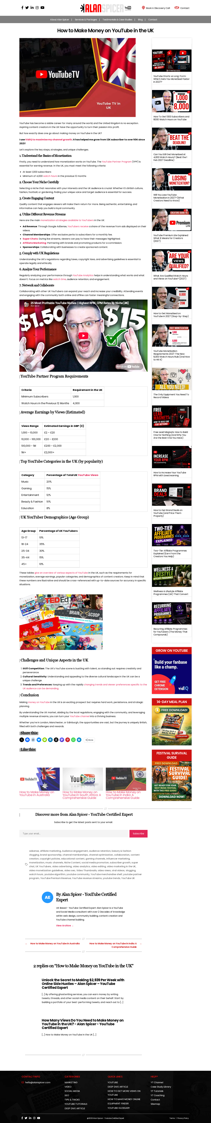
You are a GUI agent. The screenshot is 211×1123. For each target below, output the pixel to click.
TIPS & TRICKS (72, 1099)
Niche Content (72, 862)
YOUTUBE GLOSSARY (119, 1108)
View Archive (65, 925)
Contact (152, 19)
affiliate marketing (50, 851)
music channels (54, 862)
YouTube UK (128, 878)
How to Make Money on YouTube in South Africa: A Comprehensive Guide (82, 795)
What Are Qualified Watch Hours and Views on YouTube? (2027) (170, 277)
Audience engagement (75, 851)
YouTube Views (88, 475)
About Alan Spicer (59, 19)
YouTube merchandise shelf (106, 874)
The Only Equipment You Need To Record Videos (171, 396)
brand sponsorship (50, 854)
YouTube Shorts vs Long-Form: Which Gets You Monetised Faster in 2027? (171, 79)
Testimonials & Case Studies (117, 19)
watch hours (50, 176)
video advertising (62, 866)
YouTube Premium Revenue (55, 878)
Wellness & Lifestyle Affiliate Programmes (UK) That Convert (170, 593)
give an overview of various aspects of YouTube (61, 572)
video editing (98, 866)
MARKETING (71, 1082)
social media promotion (95, 862)
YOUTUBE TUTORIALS (76, 1104)
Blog (140, 19)
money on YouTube (39, 702)
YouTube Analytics (83, 275)
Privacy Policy (183, 1118)
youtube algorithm (54, 874)
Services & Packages (86, 19)
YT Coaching (157, 1095)
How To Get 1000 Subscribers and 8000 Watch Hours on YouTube (171, 118)
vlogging (131, 870)
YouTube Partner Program (117, 161)
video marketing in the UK (121, 866)
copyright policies (50, 858)
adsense (34, 851)
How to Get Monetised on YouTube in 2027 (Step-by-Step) (171, 315)
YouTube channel (79, 716)
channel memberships (75, 854)
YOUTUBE (113, 1082)
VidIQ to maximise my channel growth (48, 139)
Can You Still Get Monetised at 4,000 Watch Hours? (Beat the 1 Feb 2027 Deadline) (170, 157)
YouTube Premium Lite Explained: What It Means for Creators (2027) (170, 238)
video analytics (81, 866)
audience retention (100, 851)
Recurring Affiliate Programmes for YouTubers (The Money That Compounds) (170, 631)
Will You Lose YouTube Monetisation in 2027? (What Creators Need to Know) (168, 197)
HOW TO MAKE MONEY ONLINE (124, 1099)
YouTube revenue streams (87, 878)
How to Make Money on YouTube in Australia (36, 793)
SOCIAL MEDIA (72, 1091)
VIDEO (68, 1086)
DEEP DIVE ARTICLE (75, 1108)
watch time (59, 279)
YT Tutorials (157, 1091)
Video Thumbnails (86, 870)
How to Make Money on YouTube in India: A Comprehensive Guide (123, 795)
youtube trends (111, 878)
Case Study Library (161, 1086)
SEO (67, 1095)
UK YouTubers (43, 866)
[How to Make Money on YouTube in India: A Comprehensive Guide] (126, 779)
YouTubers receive (78, 226)
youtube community (77, 874)
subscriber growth (120, 862)
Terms (172, 1118)
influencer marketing (118, 858)
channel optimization (101, 854)
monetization (36, 862)
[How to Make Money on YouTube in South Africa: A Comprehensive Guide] (83, 779)
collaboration (122, 854)
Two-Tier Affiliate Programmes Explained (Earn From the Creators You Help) (170, 553)
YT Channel (157, 1082)
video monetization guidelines (46, 870)
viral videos (118, 870)
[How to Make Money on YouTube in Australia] (39, 779)
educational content (73, 858)
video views (104, 870)
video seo (69, 870)
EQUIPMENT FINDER (118, 1103)
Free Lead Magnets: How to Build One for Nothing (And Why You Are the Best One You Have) (170, 434)
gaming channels (95, 858)
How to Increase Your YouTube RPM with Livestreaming (169, 474)
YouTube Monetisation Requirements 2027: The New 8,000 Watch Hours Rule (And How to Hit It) (171, 355)
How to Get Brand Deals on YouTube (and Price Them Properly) (167, 513)
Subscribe (138, 833)
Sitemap (155, 1104)
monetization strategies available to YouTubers (67, 220)
